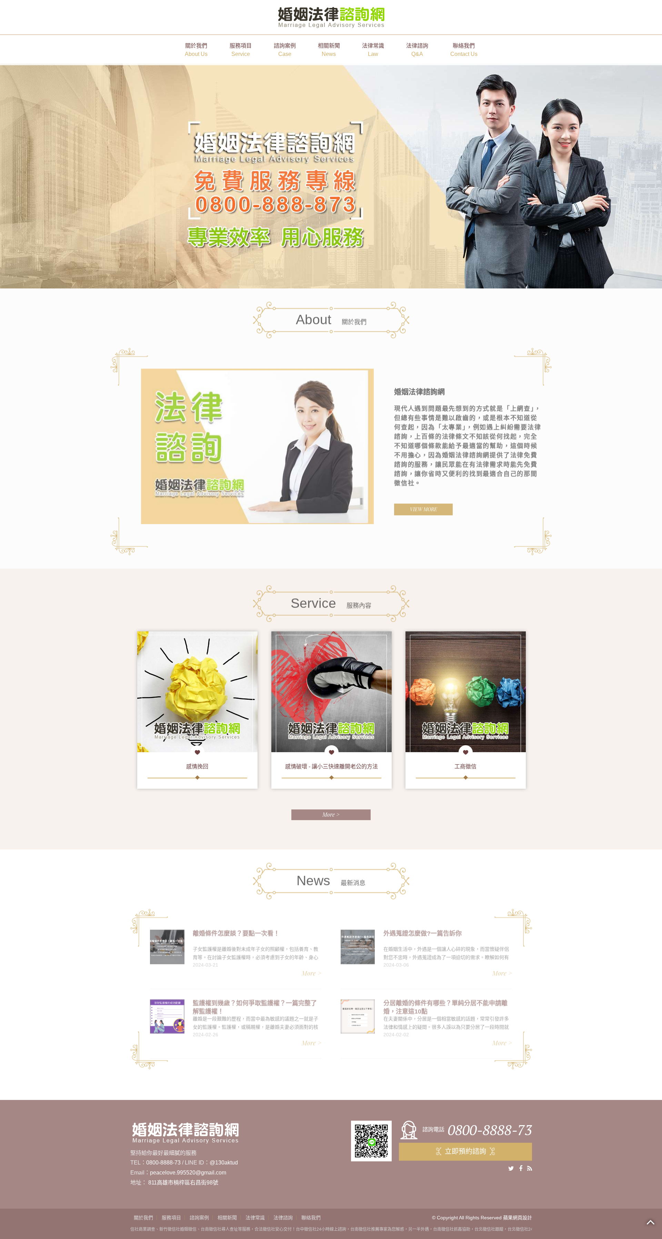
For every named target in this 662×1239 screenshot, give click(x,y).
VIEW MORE (423, 505)
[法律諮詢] (465, 691)
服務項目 (241, 50)
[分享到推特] (511, 1168)
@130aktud (224, 1163)
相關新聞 (329, 50)
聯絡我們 (464, 50)
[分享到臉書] (520, 1168)
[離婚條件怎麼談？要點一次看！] (167, 943)
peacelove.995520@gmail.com (188, 1173)
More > (331, 814)
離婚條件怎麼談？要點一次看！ (236, 929)
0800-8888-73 (163, 1163)
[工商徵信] (331, 691)
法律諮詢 (417, 50)
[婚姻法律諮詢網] (331, 17)
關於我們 (196, 50)
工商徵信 (331, 766)
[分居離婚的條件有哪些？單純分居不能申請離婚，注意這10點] (358, 1013)
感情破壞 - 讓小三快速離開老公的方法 (197, 766)
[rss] (529, 1168)
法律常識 (373, 50)
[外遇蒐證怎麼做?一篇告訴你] (358, 943)
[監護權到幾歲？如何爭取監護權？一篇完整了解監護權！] (167, 1013)
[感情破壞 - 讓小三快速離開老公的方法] (197, 691)
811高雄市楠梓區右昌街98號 (183, 1183)
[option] (257, 442)
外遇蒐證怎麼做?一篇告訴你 (422, 929)
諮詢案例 (285, 50)
